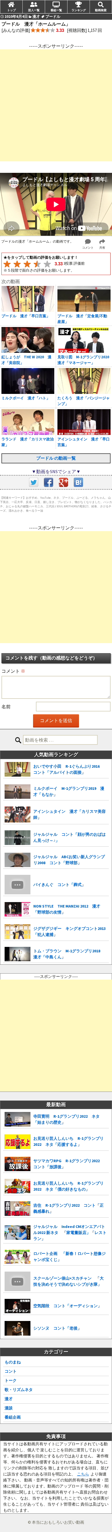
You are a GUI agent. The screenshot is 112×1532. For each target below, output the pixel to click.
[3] (27, 264)
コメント (13, 671)
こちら (83, 1474)
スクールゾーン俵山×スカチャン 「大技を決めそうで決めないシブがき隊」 (68, 1281)
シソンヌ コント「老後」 (57, 1328)
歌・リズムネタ (19, 1389)
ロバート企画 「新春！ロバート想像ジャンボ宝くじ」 (69, 1256)
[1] (7, 264)
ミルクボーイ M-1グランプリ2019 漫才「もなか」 (68, 791)
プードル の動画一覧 (56, 458)
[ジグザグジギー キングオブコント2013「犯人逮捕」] (17, 931)
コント (11, 1371)
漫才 (9, 1398)
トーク (11, 1380)
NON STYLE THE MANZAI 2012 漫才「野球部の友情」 (66, 909)
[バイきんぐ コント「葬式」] (17, 884)
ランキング (79, 10)
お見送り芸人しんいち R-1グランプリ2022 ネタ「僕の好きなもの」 (68, 1186)
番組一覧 (56, 10)
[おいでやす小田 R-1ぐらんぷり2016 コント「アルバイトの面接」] (17, 769)
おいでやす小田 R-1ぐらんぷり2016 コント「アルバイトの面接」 (68, 769)
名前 (6, 706)
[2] (17, 264)
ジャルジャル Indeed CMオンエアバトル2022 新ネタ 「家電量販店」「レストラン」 (70, 1232)
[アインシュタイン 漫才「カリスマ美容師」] (17, 814)
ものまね (13, 1362)
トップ (11, 10)
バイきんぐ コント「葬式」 (59, 884)
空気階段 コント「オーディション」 (67, 1305)
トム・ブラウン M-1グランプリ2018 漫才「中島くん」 (68, 954)
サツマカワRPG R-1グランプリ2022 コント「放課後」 (68, 1163)
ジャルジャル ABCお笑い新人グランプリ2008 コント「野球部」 (69, 859)
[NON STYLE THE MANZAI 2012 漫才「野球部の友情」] (17, 909)
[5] (47, 264)
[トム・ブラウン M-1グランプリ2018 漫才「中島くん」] (17, 954)
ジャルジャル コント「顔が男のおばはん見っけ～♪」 (69, 837)
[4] (37, 264)
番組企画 (13, 1417)
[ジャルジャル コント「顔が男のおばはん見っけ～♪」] (17, 837)
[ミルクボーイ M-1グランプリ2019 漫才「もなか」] (17, 791)
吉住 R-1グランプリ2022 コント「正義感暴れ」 (68, 1208)
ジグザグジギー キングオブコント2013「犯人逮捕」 (69, 931)
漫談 (9, 1408)
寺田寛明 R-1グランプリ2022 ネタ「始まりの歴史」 (66, 1119)
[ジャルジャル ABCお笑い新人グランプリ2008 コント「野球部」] (17, 860)
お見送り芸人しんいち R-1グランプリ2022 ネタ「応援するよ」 (68, 1141)
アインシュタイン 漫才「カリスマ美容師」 (69, 814)
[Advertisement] (56, 105)
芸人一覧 (34, 10)
